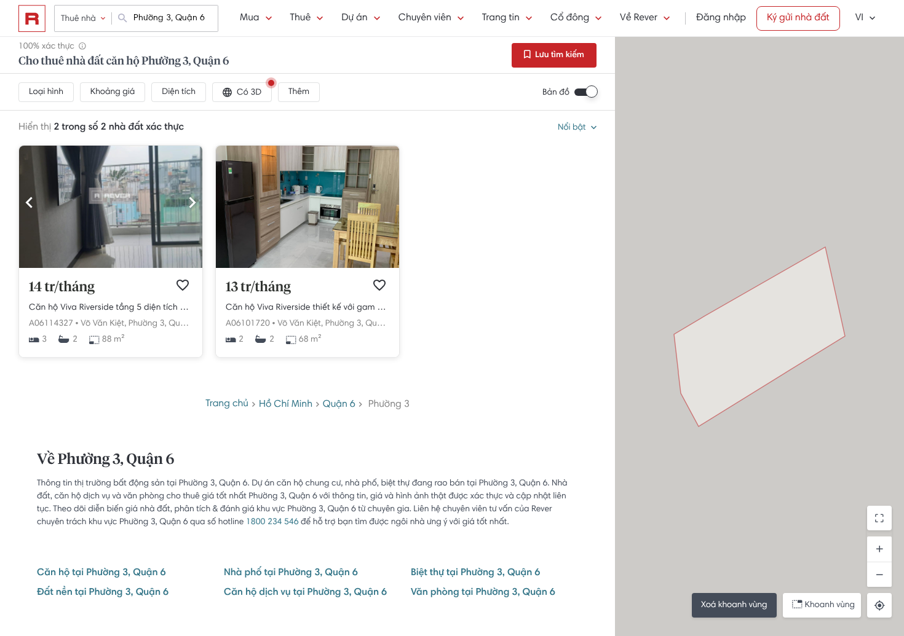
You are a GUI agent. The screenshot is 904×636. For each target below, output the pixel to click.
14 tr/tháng (62, 287)
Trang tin (501, 18)
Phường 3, (148, 324)
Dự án (354, 18)
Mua (249, 18)
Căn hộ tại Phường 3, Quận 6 (101, 573)
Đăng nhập (721, 18)
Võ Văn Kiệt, (103, 324)
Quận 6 (339, 405)
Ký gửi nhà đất (798, 18)
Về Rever (638, 18)
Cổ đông (569, 18)
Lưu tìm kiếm (558, 55)
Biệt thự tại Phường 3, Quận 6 (475, 573)
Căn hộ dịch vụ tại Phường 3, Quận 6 (305, 593)
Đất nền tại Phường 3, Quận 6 (103, 593)
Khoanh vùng (830, 605)
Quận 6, (184, 324)
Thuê (300, 18)
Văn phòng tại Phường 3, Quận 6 (483, 593)
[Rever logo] (32, 18)
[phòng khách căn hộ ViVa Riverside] (307, 266)
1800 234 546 (272, 522)
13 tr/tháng (258, 287)
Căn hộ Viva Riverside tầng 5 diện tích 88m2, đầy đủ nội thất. (110, 308)
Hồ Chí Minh (285, 405)
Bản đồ (555, 92)
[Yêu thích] (182, 285)
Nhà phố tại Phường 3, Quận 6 (291, 573)
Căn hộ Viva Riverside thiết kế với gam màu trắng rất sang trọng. (307, 308)
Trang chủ (226, 404)
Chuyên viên (424, 18)
